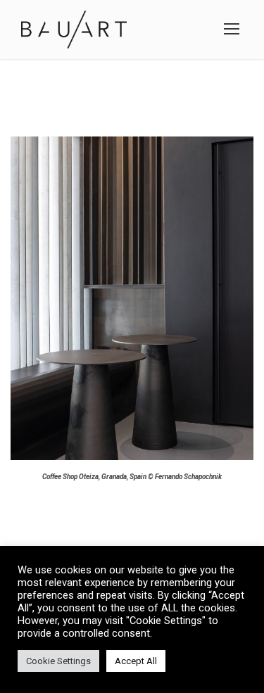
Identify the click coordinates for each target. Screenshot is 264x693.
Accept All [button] (136, 661)
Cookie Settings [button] (58, 661)
